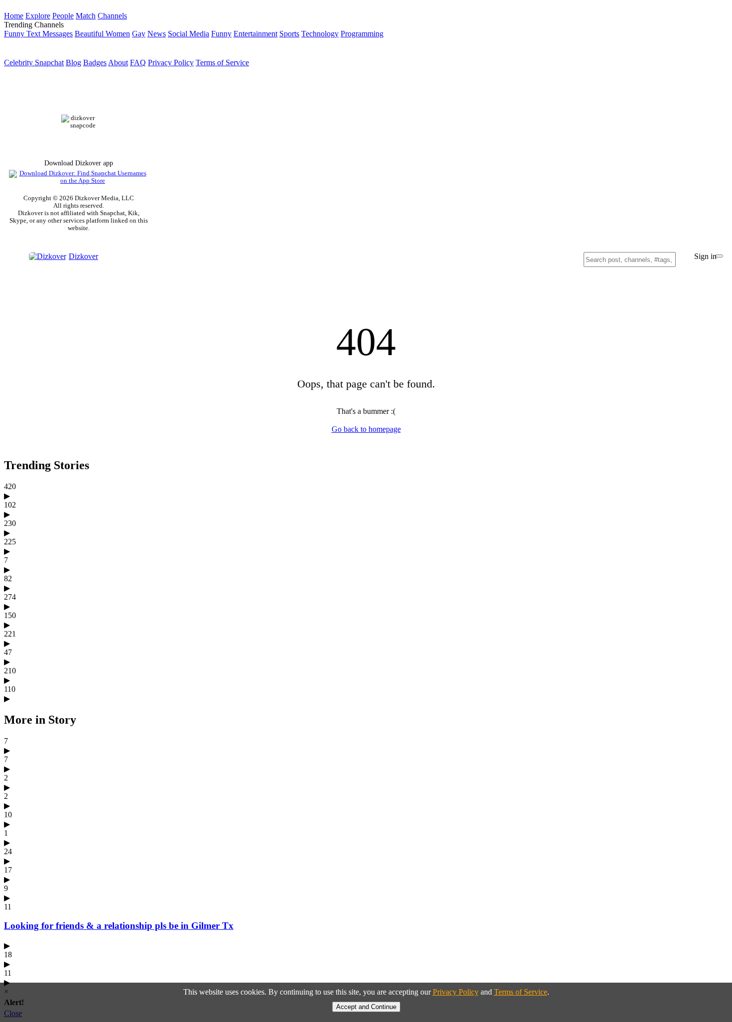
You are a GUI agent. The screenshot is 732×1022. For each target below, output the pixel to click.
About (118, 62)
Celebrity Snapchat (34, 62)
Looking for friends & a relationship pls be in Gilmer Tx (119, 925)
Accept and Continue (366, 1007)
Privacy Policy (171, 62)
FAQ (138, 62)
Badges (95, 62)
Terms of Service (222, 62)
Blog (73, 62)
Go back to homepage (366, 429)
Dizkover (83, 256)
